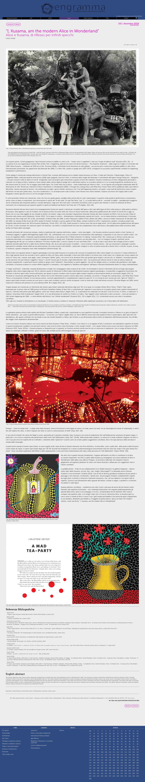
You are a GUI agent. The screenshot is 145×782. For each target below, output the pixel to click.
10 (129, 731)
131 (90, 757)
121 (102, 755)
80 (94, 747)
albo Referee (35, 738)
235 (90, 779)
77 (133, 744)
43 (102, 739)
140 (126, 757)
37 (129, 736)
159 (98, 763)
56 (102, 741)
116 (133, 752)
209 (90, 773)
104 (137, 749)
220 (133, 773)
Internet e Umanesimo (9, 749)
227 (110, 776)
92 (90, 749)
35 (122, 736)
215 (114, 773)
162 (110, 763)
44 (106, 739)
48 (122, 739)
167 (130, 763)
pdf (90, 731)
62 (125, 741)
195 (137, 768)
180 (130, 765)
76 (129, 744)
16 (102, 733)
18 (106, 733)
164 (118, 763)
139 (122, 757)
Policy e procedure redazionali (40, 733)
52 (137, 739)
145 (94, 760)
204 (122, 771)
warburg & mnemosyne (12, 18)
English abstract (130, 45)
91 (137, 747)
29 (98, 736)
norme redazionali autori (39, 745)
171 (94, 765)
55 (98, 741)
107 (98, 752)
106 (94, 752)
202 (114, 771)
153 (126, 760)
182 (137, 765)
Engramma (72, 8)
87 (122, 747)
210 (94, 773)
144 (90, 760)
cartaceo (10, 24)
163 (114, 763)
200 (106, 771)
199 (102, 771)
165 (122, 763)
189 (114, 768)
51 (133, 739)
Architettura (6, 736)
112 (118, 752)
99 (118, 749)
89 (129, 747)
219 (130, 773)
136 (110, 757)
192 (126, 768)
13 (90, 733)
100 (122, 749)
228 (114, 776)
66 (90, 744)
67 (94, 744)
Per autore (5, 730)
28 (94, 736)
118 (90, 755)
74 (121, 744)
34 (118, 736)
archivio (50, 18)
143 (137, 757)
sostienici (34, 730)
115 (130, 752)
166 (126, 763)
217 (122, 773)
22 (122, 733)
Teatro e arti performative (10, 746)
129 (133, 755)
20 (114, 733)
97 (110, 749)
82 (102, 747)
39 (137, 736)
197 (94, 771)
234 (137, 776)
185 (98, 768)
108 (102, 752)
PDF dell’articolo (130, 698)
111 (114, 752)
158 (94, 763)
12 (137, 731)
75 (125, 744)
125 (118, 755)
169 (137, 763)
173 (102, 765)
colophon (126, 18)
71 (110, 744)
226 (106, 776)
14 (94, 733)
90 (133, 747)
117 (138, 752)
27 (90, 736)
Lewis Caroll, (41, 645)
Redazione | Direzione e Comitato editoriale (42, 742)
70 (106, 744)
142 (133, 757)
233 (133, 776)
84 (110, 747)
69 (102, 744)
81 (98, 747)
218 (126, 773)
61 (122, 741)
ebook (17, 24)
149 (110, 760)
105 (90, 752)
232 (130, 776)
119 (94, 755)
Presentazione (35, 748)
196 (90, 771)
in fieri (107, 18)
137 (114, 757)
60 (118, 741)
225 (102, 776)
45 (110, 739)
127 (126, 755)
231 (126, 776)
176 (114, 765)
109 (106, 752)
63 (129, 741)
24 (129, 733)
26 (137, 733)
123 (110, 755)
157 (90, 763)
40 (90, 739)
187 (106, 768)
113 (122, 752)
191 (122, 768)
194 (133, 768)
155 (133, 760)
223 (94, 776)
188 (110, 768)
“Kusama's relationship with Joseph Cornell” (25, 653)
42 (98, 739)
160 (102, 763)
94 (98, 749)
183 (90, 768)
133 (98, 757)
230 (122, 776)
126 (122, 755)
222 (90, 776)
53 (90, 741)
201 (110, 771)
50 (129, 739)
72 (114, 744)
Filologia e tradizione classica (11, 741)
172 (98, 765)
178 (122, 765)
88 (125, 747)
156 (137, 760)
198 (98, 771)
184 (94, 768)
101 (126, 749)
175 (110, 765)
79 (90, 747)
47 (118, 739)
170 (90, 765)
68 (98, 744)
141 (130, 757)
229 (118, 776)
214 (110, 773)
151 (118, 760)
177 (118, 765)
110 (110, 752)
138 (118, 757)
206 (129, 771)
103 (133, 749)
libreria (69, 18)
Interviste (5, 751)
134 (102, 757)
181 (133, 765)
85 (114, 747)
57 (106, 741)
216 (118, 773)
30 (102, 736)
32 (110, 736)
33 (114, 736)
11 (133, 731)
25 (133, 733)
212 (102, 773)
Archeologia (6, 733)
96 (106, 749)
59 (114, 741)
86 (118, 747)
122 (106, 755)
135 (106, 757)
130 (137, 755)
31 (106, 736)
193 (130, 768)
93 (94, 749)
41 (94, 739)
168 (133, 763)
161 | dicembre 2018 (128, 23)
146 (98, 760)
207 (133, 771)
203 (118, 771)
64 (133, 741)
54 (94, 741)
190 (118, 768)
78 (137, 744)
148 (106, 760)
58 (110, 741)
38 (133, 736)
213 (106, 773)
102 (130, 749)
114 (126, 752)
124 (114, 755)
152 (122, 760)
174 (106, 765)
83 (106, 747)
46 (114, 739)
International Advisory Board (40, 736)
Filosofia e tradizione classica (11, 744)
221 (137, 773)
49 (125, 739)
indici (31, 18)
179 (126, 765)
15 (98, 733)
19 (110, 733)
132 (94, 757)
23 (125, 733)
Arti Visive (5, 738)
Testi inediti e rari (7, 754)
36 (125, 736)
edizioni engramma (88, 18)
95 (102, 749)
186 (102, 768)
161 (106, 763)
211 (98, 773)
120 (98, 755)
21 (118, 733)
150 (114, 760)
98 (114, 749)
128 (130, 755)
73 (117, 744)
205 (125, 771)
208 (137, 771)
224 (98, 776)
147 (102, 760)
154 (130, 760)
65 (137, 741)
